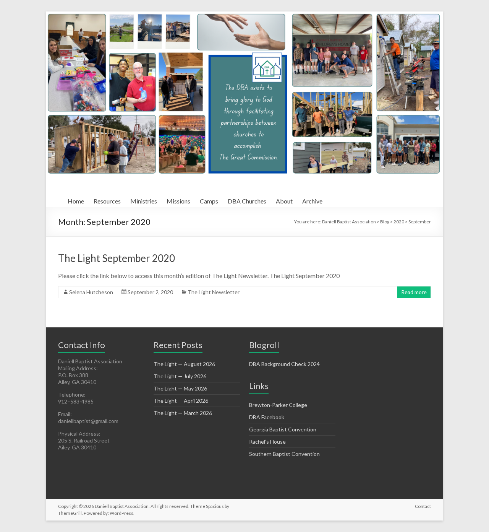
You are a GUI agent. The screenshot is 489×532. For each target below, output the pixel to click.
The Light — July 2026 (180, 376)
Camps (209, 201)
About (284, 201)
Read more (414, 292)
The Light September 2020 (116, 258)
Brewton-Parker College (278, 405)
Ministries (143, 201)
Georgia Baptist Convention (282, 429)
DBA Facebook (266, 417)
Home (76, 201)
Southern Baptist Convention (284, 454)
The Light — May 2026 (180, 388)
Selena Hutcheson (91, 292)
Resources (107, 201)
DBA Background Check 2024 (284, 364)
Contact (423, 506)
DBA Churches (247, 201)
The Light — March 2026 (183, 413)
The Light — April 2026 (181, 400)
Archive (312, 201)
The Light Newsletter (214, 292)
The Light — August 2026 (184, 364)
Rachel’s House (267, 441)
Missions (178, 201)
